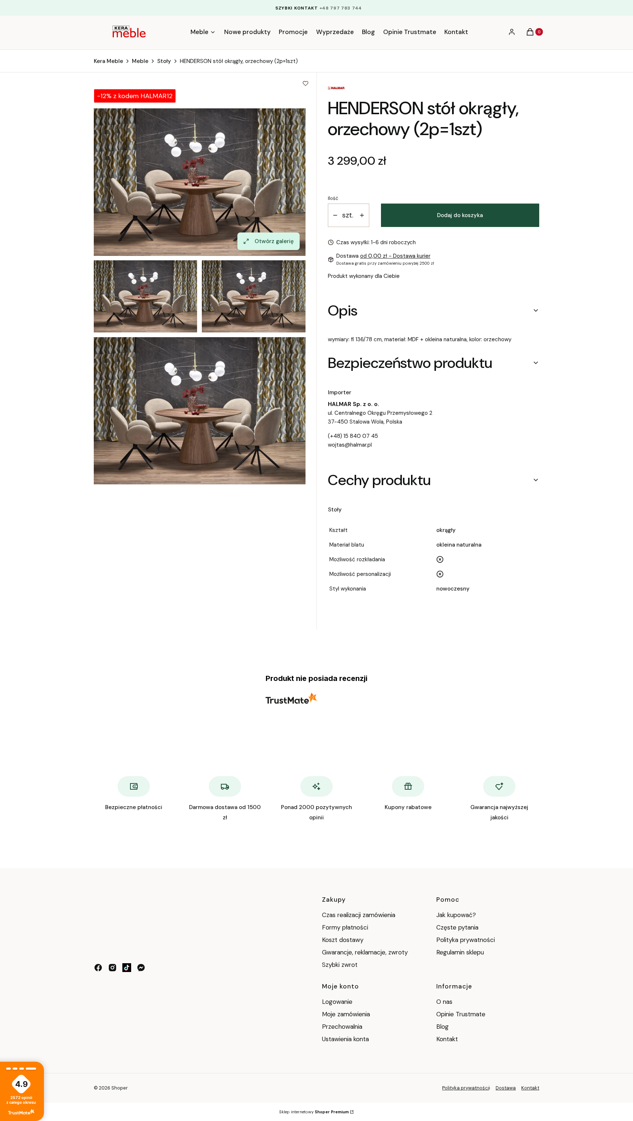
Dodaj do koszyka (460, 215)
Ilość (333, 198)
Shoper (119, 1088)
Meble (140, 61)
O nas (444, 1002)
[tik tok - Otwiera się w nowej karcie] (126, 967)
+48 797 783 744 (340, 8)
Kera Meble (108, 61)
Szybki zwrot (340, 965)
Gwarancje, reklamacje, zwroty (365, 952)
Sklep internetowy (314, 1111)
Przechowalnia (342, 1027)
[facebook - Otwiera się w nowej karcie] (98, 967)
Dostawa (506, 1088)
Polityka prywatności (465, 940)
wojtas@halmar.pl (350, 444)
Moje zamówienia (346, 1014)
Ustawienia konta (345, 1039)
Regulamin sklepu (460, 952)
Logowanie (337, 1002)
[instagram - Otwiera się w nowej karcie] (112, 967)
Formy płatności (345, 927)
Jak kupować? (456, 915)
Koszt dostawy (342, 940)
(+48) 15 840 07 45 (353, 436)
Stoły (164, 61)
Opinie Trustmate (460, 1014)
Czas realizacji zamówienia (358, 915)
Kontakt (447, 1039)
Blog (442, 1027)
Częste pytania (457, 927)
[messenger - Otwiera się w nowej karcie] (141, 967)
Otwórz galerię (274, 241)
